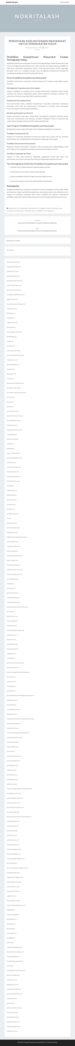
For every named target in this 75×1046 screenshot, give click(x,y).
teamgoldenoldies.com (14, 989)
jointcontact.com (12, 616)
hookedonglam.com (13, 821)
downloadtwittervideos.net (15, 952)
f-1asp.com (10, 378)
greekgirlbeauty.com (13, 276)
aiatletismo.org (12, 784)
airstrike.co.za (11, 504)
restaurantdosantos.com (14, 994)
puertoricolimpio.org (13, 262)
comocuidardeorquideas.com (16, 859)
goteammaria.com (12, 593)
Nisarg (55, 1042)
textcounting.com (12, 1012)
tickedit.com (11, 318)
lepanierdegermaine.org (14, 332)
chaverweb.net (11, 705)
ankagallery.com (12, 700)
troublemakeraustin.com (14, 737)
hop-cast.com (11, 588)
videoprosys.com (12, 490)
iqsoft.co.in (10, 406)
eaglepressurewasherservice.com (17, 537)
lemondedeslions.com (14, 420)
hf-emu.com (10, 397)
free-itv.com (10, 611)
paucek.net (10, 341)
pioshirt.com (11, 751)
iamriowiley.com (12, 863)
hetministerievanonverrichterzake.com (19, 817)
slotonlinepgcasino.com (14, 458)
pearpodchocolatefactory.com (16, 970)
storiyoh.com (11, 346)
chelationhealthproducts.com (16, 905)
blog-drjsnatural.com (13, 900)
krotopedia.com (12, 933)
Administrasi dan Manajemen (18, 208)
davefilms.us (11, 369)
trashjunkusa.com (12, 779)
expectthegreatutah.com (15, 556)
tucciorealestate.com (13, 803)
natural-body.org (12, 621)
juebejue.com (11, 313)
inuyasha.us (10, 402)
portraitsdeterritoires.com (15, 807)
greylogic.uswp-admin (14, 388)
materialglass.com (13, 826)
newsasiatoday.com (13, 914)
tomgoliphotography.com (15, 961)
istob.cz (9, 518)
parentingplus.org (12, 579)
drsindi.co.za (10, 509)
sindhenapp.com (12, 998)
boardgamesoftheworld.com (16, 294)
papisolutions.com (12, 271)
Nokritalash (12, 2)
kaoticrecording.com (13, 975)
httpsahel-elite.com (13, 891)
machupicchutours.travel (14, 430)
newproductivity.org (13, 597)
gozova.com (10, 1003)
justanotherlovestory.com (15, 416)
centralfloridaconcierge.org (15, 630)
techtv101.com (11, 462)
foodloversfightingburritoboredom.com (19, 789)
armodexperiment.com (14, 793)
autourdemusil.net (12, 649)
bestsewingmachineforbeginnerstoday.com (20, 695)
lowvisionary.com (12, 425)
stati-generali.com (13, 742)
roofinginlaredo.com (13, 873)
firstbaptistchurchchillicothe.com (17, 607)
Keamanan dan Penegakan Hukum (40, 208)
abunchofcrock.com (13, 667)
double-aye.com (12, 523)
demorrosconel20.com (14, 290)
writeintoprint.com (13, 840)
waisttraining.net (12, 831)
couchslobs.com (12, 635)
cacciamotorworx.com (14, 350)
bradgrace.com (11, 653)
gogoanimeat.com (12, 984)
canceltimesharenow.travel (15, 355)
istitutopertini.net (12, 411)
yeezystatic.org (11, 500)
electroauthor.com (13, 542)
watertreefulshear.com (14, 285)
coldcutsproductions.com (15, 569)
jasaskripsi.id (11, 928)
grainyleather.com (12, 765)
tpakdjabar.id (11, 938)
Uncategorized (64, 2)
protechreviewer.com (13, 761)
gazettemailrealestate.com (15, 383)
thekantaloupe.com (13, 472)
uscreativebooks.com (13, 528)
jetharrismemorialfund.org (15, 663)
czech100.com (11, 658)
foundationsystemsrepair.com (16, 304)
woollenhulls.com (12, 644)
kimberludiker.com (12, 747)
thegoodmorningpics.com (15, 877)
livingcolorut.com (12, 532)
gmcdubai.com (11, 691)
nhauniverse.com (12, 980)
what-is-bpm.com (12, 560)
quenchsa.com (11, 677)
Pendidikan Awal (30, 211)
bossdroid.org (11, 327)
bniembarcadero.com (13, 565)
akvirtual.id (10, 942)
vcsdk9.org (10, 486)
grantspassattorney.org (14, 1008)
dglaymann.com (12, 714)
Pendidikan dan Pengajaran (45, 211)
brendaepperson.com (13, 709)
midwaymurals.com (13, 728)
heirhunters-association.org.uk (16, 392)
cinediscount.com (12, 360)
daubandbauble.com (13, 364)
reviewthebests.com (13, 886)
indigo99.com (11, 910)
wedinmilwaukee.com (13, 1026)
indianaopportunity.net (14, 882)
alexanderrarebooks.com (14, 281)
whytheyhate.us (12, 495)
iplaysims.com (11, 639)
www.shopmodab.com (13, 854)
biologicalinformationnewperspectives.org (20, 719)
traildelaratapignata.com (15, 947)
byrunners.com (11, 681)
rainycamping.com (12, 551)
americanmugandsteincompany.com (18, 672)
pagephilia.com (11, 896)
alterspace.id (11, 924)
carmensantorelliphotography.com (18, 733)
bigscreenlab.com (12, 299)
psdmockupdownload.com (15, 798)
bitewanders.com (12, 775)
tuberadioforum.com (13, 481)
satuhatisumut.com (13, 1022)
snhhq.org (10, 966)
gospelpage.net (12, 336)
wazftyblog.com (12, 919)
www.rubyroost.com (13, 844)
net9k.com (10, 444)
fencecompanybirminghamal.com (17, 868)
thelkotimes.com (12, 1031)
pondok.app (10, 448)
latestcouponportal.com (14, 574)
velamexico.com (12, 835)
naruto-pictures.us (12, 439)
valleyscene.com (12, 625)
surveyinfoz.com (12, 309)
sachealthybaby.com (13, 956)
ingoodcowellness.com (14, 267)
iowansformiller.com (13, 546)
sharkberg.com (11, 686)
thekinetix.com (11, 770)
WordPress (42, 1042)
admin (46, 47)
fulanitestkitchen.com (14, 756)
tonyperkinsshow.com (14, 476)
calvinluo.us (10, 584)
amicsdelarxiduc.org (13, 812)
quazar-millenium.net (13, 453)
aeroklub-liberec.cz (13, 514)
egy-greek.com (11, 374)
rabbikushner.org (12, 322)
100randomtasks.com (13, 602)
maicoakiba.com (12, 434)
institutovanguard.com (14, 849)
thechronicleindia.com (14, 467)
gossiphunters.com (13, 1017)
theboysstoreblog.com (14, 723)
